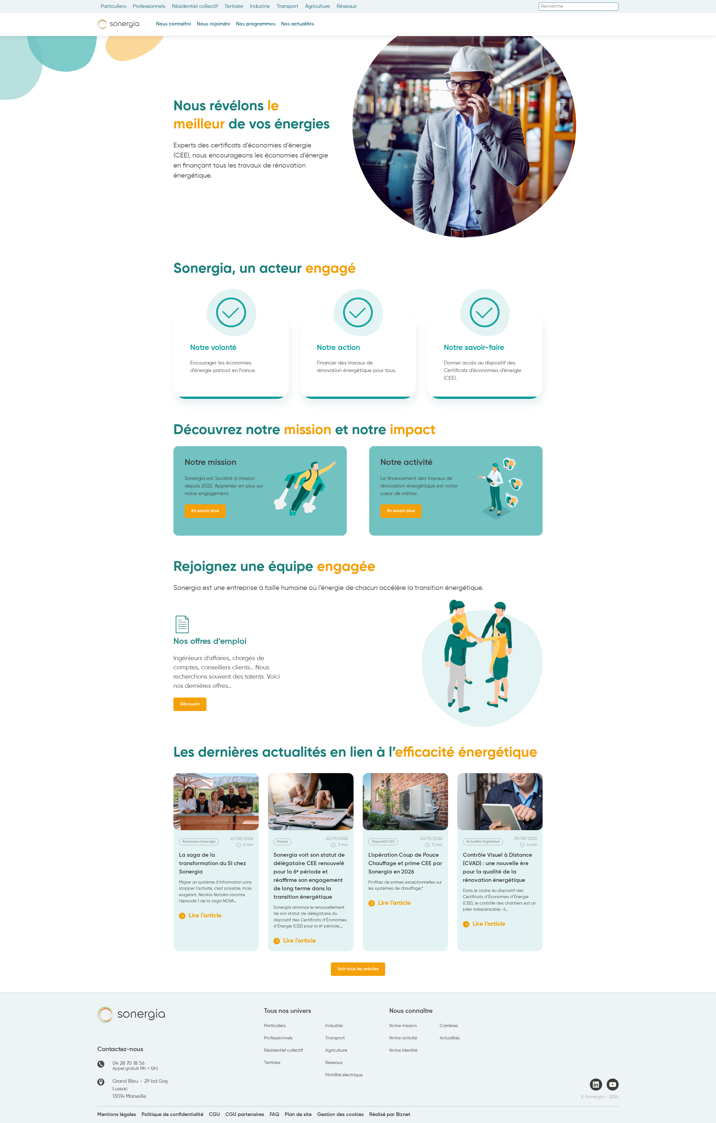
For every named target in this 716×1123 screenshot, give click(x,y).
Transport (287, 6)
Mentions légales (116, 1114)
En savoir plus (205, 511)
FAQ (274, 1114)
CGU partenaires (244, 1114)
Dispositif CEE (383, 842)
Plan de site (298, 1114)
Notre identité (403, 1050)
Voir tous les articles (358, 969)
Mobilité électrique (343, 1075)
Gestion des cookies (340, 1114)
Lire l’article (200, 916)
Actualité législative (483, 842)
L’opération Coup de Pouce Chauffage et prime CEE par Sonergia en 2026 (405, 864)
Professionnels (149, 6)
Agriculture (317, 6)
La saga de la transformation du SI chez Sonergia (212, 864)
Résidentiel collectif (195, 6)
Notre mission (403, 1026)
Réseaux (347, 6)
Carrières (449, 1026)
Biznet (403, 1114)
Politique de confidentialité (172, 1114)
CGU (214, 1114)
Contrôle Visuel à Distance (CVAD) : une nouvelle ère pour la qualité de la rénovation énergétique (497, 868)
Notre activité (403, 1038)
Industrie (260, 6)
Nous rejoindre (213, 24)
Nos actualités (297, 24)
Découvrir (190, 704)
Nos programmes (255, 24)
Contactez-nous (120, 1049)
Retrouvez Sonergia (198, 842)
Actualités (450, 1038)
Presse (282, 842)
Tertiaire (234, 6)
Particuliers (113, 6)
